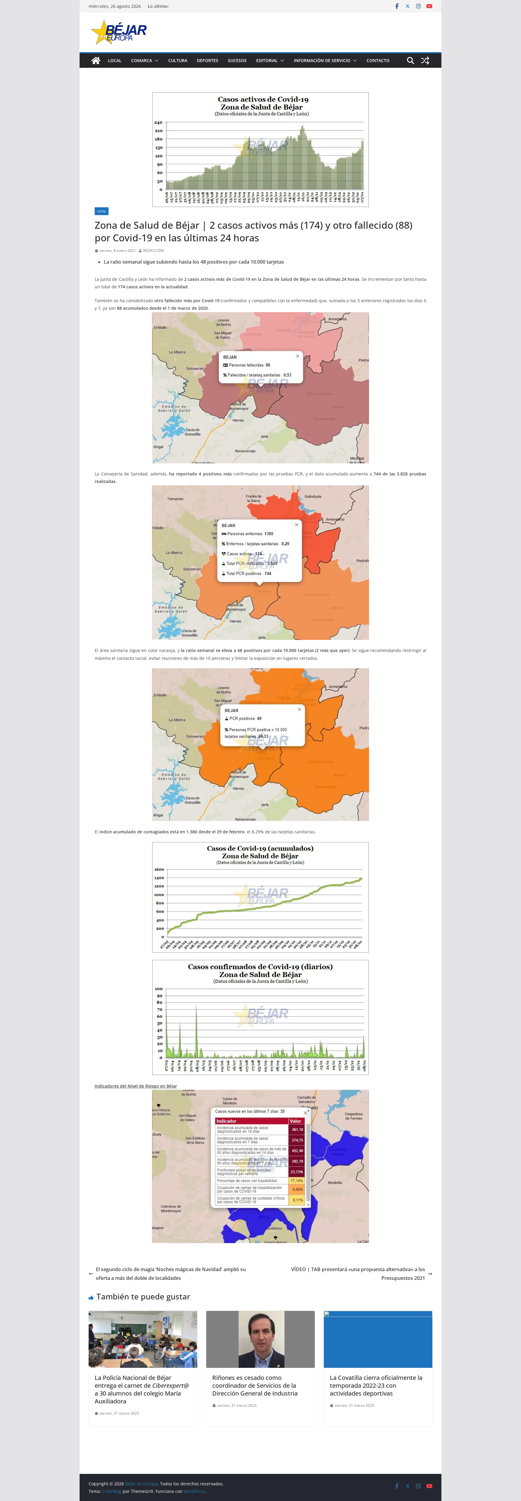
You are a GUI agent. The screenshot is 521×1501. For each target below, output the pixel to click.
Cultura (177, 60)
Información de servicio (322, 60)
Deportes (207, 60)
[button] (155, 60)
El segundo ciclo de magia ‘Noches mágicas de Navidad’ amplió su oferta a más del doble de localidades (171, 1273)
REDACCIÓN (153, 250)
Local (115, 60)
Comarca (141, 60)
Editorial (267, 60)
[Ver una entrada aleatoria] (425, 60)
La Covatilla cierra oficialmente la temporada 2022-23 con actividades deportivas (376, 1385)
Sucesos (237, 60)
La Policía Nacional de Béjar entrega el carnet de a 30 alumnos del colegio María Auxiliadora (142, 1389)
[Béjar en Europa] (96, 60)
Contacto (378, 60)
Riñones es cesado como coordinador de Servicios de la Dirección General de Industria (255, 1385)
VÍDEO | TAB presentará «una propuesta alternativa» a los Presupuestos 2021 (358, 1273)
